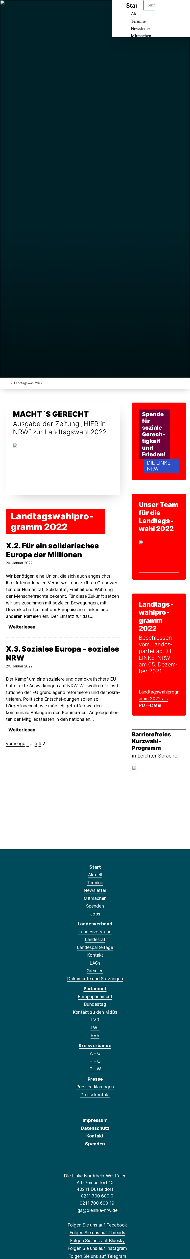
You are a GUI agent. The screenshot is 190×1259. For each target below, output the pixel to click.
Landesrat (95, 939)
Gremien (95, 970)
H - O (95, 1061)
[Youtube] (50, 10)
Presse (95, 1079)
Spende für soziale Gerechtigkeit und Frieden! (154, 434)
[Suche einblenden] (165, 10)
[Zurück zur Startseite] (8, 382)
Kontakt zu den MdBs (95, 1012)
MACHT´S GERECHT (51, 413)
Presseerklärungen (95, 1086)
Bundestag (95, 1004)
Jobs (95, 913)
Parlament (95, 988)
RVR (95, 1035)
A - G (95, 1053)
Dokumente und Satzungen (95, 978)
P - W (95, 1068)
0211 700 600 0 (97, 1195)
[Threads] (17, 10)
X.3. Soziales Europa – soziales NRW (62, 653)
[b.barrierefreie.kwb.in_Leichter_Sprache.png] (159, 800)
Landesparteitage (95, 947)
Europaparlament (95, 996)
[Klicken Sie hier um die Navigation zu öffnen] (179, 10)
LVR (95, 1019)
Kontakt (95, 955)
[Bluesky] (25, 10)
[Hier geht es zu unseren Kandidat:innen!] (159, 556)
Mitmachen (141, 35)
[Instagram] (34, 10)
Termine (138, 21)
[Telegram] (42, 10)
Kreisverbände (95, 1045)
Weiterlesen (21, 627)
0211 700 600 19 (97, 1203)
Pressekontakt (95, 1094)
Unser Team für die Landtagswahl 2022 (158, 517)
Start (95, 867)
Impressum (95, 1120)
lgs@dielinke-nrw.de (97, 1210)
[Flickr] (58, 10)
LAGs (95, 963)
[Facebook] (9, 10)
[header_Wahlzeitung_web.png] (63, 465)
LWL (95, 1027)
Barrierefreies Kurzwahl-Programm (151, 741)
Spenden (95, 906)
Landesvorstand (95, 931)
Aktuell (95, 874)
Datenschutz (95, 1128)
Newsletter (140, 28)
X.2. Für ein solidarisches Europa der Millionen (52, 550)
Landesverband (95, 923)
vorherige (15, 743)
